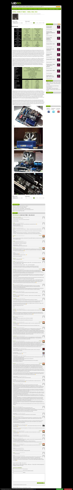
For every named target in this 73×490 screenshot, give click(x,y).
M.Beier (14, 252)
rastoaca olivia (15, 355)
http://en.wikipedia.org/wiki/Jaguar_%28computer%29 (21, 450)
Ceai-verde (15, 413)
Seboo (14, 455)
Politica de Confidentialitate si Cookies (25, 487)
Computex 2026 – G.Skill (50, 43)
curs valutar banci (16, 424)
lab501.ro (17, 3)
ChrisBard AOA (15, 352)
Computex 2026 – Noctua (50, 59)
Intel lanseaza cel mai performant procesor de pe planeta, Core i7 (23, 209)
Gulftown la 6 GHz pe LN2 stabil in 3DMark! (20, 207)
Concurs (27, 6)
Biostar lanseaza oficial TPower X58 (18, 210)
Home (14, 6)
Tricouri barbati (15, 348)
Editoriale (20, 6)
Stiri (16, 6)
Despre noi (31, 6)
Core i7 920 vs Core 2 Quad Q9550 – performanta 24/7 (21, 208)
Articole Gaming (50, 80)
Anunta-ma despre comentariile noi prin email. (20, 484)
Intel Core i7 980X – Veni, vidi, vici (24, 12)
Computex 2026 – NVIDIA (50, 70)
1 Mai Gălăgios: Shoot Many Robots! (52, 88)
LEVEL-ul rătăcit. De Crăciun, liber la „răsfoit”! (54, 82)
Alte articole (50, 92)
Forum (24, 6)
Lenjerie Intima (15, 376)
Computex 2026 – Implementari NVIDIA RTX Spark (50, 32)
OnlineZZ (14, 379)
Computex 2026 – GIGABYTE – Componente (49, 38)
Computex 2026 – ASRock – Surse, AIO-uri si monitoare (50, 65)
